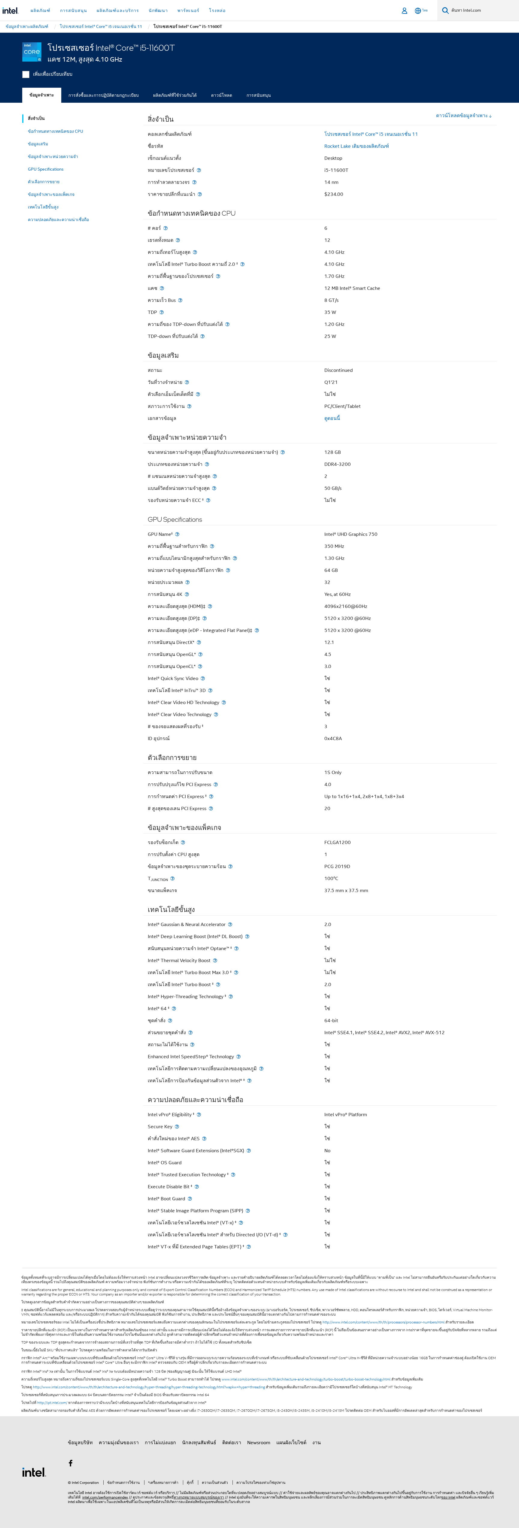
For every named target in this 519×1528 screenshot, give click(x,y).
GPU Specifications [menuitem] (46, 169)
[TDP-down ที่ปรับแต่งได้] (202, 336)
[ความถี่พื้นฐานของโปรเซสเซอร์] (218, 276)
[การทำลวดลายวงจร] (194, 182)
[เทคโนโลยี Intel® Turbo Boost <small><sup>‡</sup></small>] (218, 984)
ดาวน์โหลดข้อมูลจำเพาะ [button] (462, 116)
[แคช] (162, 288)
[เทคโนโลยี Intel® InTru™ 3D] (210, 690)
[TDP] (161, 312)
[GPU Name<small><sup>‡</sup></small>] (177, 534)
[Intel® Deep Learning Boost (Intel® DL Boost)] (247, 936)
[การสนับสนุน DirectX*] (199, 642)
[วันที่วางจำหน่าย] (187, 382)
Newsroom (258, 1443)
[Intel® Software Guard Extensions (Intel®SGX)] (248, 1150)
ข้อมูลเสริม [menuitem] (38, 144)
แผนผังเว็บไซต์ (291, 1443)
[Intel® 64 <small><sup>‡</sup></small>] (174, 1008)
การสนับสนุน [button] (73, 10)
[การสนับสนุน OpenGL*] (200, 654)
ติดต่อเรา (231, 1443)
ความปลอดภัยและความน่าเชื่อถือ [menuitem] (58, 219)
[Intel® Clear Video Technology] (216, 714)
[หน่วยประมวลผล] (187, 582)
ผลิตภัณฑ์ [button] (40, 10)
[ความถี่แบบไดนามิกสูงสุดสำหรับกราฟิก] (235, 558)
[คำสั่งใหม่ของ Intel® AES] (204, 1138)
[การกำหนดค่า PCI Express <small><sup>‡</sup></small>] (211, 796)
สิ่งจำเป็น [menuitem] (36, 118)
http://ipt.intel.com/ (52, 1402)
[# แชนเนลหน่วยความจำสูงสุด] (214, 476)
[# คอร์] (165, 228)
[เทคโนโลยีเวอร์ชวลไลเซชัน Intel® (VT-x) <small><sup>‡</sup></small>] (241, 1222)
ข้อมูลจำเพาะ (41, 95)
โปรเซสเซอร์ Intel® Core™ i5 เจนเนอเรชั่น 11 (371, 134)
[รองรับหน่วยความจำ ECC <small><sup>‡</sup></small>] (208, 500)
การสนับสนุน (259, 95)
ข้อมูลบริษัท (80, 1443)
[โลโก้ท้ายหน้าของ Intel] (34, 1472)
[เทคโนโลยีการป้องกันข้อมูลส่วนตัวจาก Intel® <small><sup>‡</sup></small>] (249, 1080)
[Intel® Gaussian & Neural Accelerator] (230, 924)
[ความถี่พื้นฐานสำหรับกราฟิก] (212, 546)
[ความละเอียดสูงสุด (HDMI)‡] (210, 606)
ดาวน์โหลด (221, 95)
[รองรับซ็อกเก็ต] (183, 842)
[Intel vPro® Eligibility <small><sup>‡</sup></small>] (199, 1114)
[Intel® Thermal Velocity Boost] (215, 960)
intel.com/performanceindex (105, 1497)
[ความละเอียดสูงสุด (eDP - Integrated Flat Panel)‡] (256, 630)
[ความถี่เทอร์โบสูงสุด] (195, 252)
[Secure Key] (177, 1126)
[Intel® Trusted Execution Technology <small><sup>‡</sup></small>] (233, 1174)
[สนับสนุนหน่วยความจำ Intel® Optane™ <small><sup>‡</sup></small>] (236, 948)
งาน (316, 1443)
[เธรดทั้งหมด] (178, 240)
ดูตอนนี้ (332, 418)
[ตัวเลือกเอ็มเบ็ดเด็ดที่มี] (198, 394)
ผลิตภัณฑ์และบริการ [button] (118, 10)
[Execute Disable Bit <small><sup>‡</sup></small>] (196, 1186)
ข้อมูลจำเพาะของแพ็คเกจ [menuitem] (51, 194)
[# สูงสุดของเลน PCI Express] (211, 808)
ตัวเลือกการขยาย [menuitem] (43, 181)
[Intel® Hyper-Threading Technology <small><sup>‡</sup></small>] (230, 996)
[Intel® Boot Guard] (190, 1198)
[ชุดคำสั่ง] (170, 1020)
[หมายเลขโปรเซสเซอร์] (199, 170)
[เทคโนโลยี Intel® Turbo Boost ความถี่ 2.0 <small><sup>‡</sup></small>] (242, 264)
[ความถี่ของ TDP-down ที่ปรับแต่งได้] (227, 324)
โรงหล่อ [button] (217, 10)
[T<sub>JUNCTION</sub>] (172, 878)
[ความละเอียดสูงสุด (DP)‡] (204, 618)
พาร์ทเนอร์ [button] (188, 10)
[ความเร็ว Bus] (180, 300)
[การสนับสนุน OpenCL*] (200, 666)
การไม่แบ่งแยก (160, 1443)
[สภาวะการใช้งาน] (189, 406)
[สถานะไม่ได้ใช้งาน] (192, 1044)
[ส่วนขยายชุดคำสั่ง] (190, 1032)
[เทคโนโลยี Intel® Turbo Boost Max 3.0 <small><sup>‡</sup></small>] (236, 972)
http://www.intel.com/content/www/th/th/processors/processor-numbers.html (384, 1322)
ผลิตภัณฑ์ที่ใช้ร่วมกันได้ (175, 95)
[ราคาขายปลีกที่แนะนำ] (199, 194)
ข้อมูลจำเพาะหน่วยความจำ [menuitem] (53, 156)
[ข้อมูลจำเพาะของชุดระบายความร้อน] (230, 866)
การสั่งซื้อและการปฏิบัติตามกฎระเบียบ (103, 95)
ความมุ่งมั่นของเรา (119, 1443)
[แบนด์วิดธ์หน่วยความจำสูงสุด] (214, 488)
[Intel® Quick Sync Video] (202, 678)
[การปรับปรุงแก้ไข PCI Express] (215, 784)
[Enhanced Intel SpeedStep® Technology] (238, 1056)
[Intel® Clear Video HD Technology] (223, 702)
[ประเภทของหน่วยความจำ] (207, 464)
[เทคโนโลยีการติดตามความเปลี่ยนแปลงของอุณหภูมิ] (261, 1068)
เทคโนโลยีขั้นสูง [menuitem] (43, 207)
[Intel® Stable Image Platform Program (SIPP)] (247, 1210)
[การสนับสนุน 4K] (187, 594)
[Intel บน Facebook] (70, 1464)
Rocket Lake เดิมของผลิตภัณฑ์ (356, 146)
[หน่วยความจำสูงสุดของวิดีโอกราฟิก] (228, 570)
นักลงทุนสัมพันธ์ (199, 1443)
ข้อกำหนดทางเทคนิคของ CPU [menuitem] (55, 131)
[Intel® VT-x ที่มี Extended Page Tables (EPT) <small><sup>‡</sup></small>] (248, 1246)
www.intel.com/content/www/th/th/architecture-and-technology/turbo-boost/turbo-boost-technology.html (306, 1379)
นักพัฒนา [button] (158, 10)
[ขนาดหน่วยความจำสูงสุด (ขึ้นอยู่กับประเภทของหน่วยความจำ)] (282, 452)
